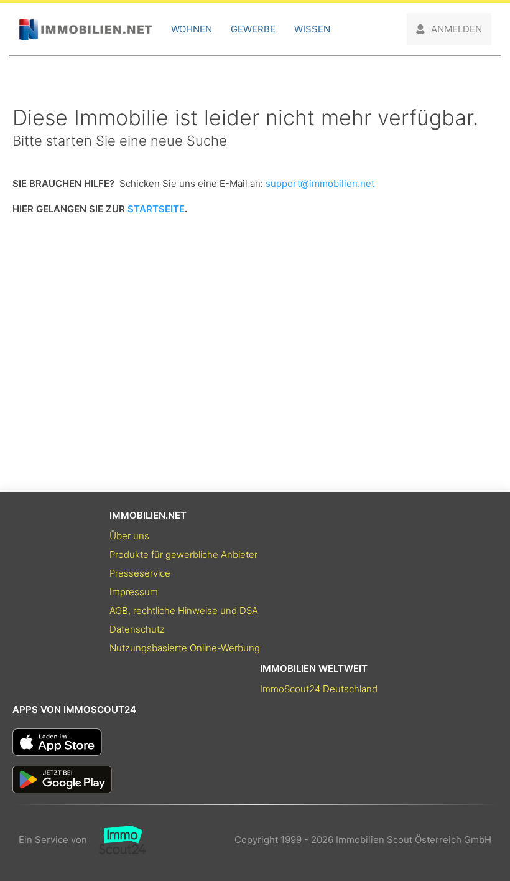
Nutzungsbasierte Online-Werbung (184, 648)
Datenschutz (137, 629)
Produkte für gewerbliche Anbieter (183, 554)
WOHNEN (191, 29)
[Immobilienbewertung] (116, 840)
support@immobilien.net (320, 183)
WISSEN (312, 29)
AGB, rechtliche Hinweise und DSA (183, 610)
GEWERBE (253, 29)
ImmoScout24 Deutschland (319, 689)
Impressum (133, 592)
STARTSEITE (156, 209)
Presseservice (139, 573)
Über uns (129, 536)
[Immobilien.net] (85, 29)
